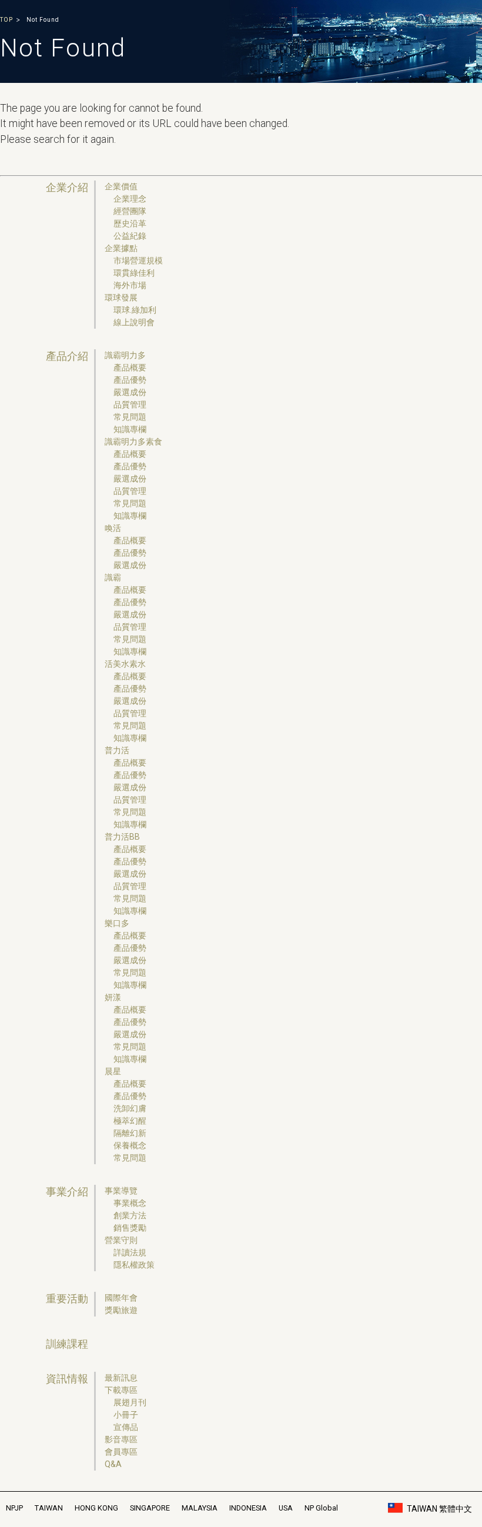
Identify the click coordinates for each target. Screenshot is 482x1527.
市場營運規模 (138, 260)
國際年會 (121, 1297)
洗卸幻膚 (129, 1108)
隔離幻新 (129, 1133)
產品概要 (129, 367)
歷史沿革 (129, 223)
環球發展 (121, 297)
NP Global (321, 1507)
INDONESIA (248, 1507)
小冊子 (125, 1414)
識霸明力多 (125, 355)
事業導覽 (121, 1190)
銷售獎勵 (129, 1227)
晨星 (113, 1071)
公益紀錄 (129, 235)
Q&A (113, 1464)
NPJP (14, 1507)
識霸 (113, 577)
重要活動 (67, 1299)
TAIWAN (49, 1507)
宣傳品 (125, 1427)
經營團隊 (129, 211)
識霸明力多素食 (133, 441)
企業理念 (129, 198)
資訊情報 (67, 1379)
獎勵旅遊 (121, 1310)
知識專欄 (129, 429)
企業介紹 (67, 187)
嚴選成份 (129, 392)
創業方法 (129, 1215)
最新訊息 (121, 1377)
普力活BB (122, 836)
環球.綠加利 (134, 310)
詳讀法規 (129, 1252)
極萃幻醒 (129, 1120)
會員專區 (121, 1451)
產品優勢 (129, 380)
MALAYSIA (199, 1507)
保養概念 (129, 1145)
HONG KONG (96, 1507)
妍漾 (113, 997)
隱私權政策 (134, 1264)
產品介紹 (67, 356)
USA (286, 1507)
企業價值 (121, 186)
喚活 (113, 528)
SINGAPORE (150, 1507)
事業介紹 (67, 1192)
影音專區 (121, 1439)
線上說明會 (134, 322)
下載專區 (121, 1390)
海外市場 (129, 285)
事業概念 (129, 1203)
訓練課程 (67, 1344)
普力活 (117, 750)
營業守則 (121, 1240)
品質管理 (129, 404)
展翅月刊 (129, 1402)
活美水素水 (125, 664)
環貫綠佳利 (134, 273)
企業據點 (121, 248)
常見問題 (129, 417)
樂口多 (117, 923)
